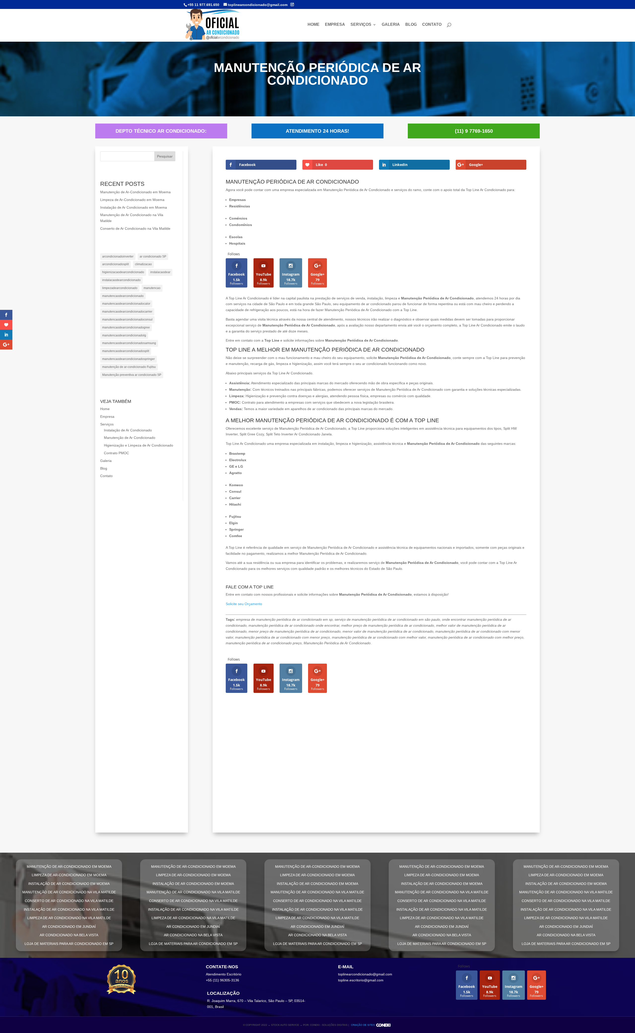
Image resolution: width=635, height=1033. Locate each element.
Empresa (335, 25)
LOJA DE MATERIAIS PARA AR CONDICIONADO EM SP (69, 944)
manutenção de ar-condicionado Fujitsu (129, 367)
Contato (432, 25)
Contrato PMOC (116, 453)
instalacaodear (160, 272)
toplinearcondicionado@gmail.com (365, 974)
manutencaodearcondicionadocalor (126, 303)
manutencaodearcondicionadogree (126, 327)
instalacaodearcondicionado (121, 280)
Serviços (360, 25)
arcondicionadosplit (115, 264)
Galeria (391, 25)
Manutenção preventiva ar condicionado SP (131, 375)
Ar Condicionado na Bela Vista (69, 935)
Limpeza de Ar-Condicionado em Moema (132, 200)
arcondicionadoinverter (117, 256)
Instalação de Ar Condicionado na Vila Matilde (289, 786)
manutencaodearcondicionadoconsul (127, 319)
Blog (411, 25)
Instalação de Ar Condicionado (128, 430)
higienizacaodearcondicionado (123, 272)
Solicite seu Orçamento (244, 604)
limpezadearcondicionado (119, 288)
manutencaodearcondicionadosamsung (129, 343)
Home (313, 25)
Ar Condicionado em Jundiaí (265, 812)
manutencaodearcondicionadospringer (128, 359)
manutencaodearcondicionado (123, 296)
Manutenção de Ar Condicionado (129, 438)
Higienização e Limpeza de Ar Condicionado (138, 445)
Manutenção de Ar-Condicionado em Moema (135, 192)
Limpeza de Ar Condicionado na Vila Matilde (285, 799)
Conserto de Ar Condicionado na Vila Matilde (135, 228)
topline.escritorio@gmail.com (360, 980)
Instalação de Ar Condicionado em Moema (133, 207)
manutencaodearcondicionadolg (124, 335)
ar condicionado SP (153, 256)
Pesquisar (165, 156)
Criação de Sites (363, 1025)
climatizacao (143, 264)
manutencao (152, 288)
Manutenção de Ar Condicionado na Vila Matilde (291, 759)
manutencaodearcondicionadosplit (125, 351)
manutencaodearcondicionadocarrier (127, 311)
